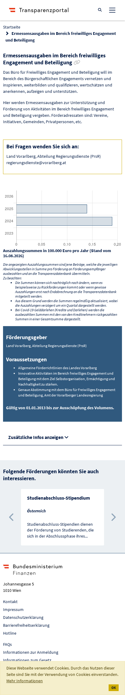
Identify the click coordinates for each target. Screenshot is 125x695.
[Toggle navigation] (112, 10)
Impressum (13, 609)
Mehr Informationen (24, 680)
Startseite (11, 27)
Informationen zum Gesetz (27, 660)
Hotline (9, 633)
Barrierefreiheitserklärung (26, 625)
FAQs (7, 644)
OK (113, 687)
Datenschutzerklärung (23, 617)
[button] (12, 517)
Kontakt (10, 601)
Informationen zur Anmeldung (30, 652)
